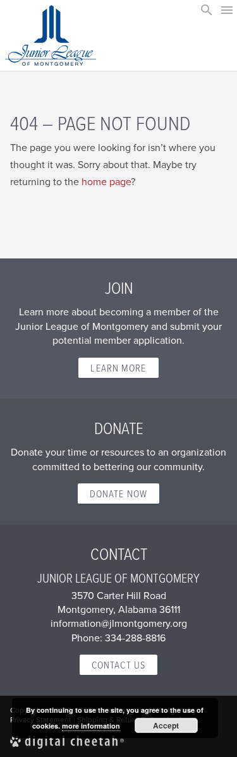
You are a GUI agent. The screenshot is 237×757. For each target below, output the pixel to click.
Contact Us (118, 665)
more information (91, 725)
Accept (166, 725)
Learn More (118, 368)
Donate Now (118, 493)
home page (106, 181)
